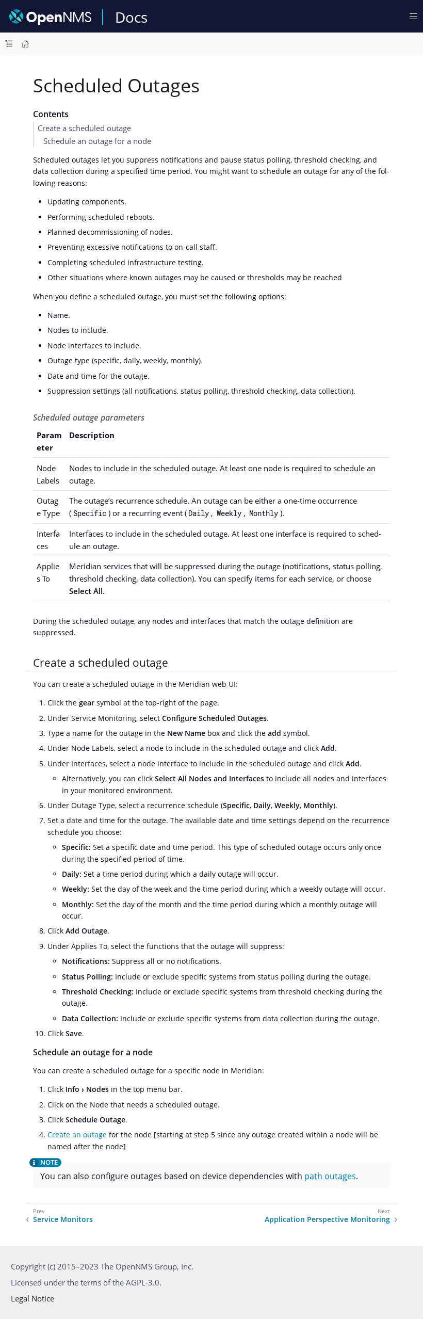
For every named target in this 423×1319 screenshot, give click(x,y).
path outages (330, 1176)
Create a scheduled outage (84, 128)
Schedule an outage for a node (97, 141)
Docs (131, 17)
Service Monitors (63, 1219)
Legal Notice (32, 1298)
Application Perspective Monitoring (327, 1219)
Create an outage (77, 1134)
